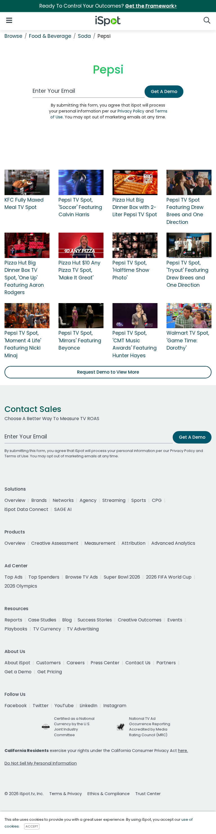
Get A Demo (164, 91)
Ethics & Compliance (108, 794)
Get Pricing (49, 671)
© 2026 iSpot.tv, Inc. (24, 794)
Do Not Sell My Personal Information (40, 763)
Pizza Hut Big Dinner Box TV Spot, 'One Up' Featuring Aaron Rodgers (24, 277)
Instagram (114, 705)
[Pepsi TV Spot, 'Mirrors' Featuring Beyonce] (81, 315)
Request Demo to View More (108, 372)
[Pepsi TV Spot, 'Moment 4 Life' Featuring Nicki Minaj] (27, 315)
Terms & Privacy (65, 794)
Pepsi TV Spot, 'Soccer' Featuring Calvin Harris (80, 207)
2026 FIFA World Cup (169, 577)
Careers (76, 662)
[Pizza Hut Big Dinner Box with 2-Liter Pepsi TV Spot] (135, 182)
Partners (166, 662)
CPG (157, 500)
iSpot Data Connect (26, 509)
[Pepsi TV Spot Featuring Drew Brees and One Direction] (189, 182)
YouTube (64, 705)
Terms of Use (16, 456)
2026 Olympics (20, 586)
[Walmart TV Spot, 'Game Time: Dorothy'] (189, 315)
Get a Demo (18, 671)
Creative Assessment (54, 543)
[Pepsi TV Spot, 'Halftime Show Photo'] (135, 245)
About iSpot (17, 662)
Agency (88, 500)
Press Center (105, 662)
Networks (63, 500)
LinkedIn (88, 705)
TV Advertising (83, 629)
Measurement (100, 543)
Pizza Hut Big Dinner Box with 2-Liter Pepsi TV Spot (134, 207)
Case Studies (42, 620)
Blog (67, 620)
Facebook (15, 705)
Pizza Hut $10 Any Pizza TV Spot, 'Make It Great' (79, 270)
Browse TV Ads (81, 577)
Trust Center (148, 794)
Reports (13, 620)
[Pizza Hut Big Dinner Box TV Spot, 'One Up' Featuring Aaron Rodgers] (27, 245)
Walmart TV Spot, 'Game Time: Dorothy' (187, 340)
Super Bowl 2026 (122, 577)
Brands (39, 500)
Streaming (113, 500)
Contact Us (137, 662)
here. (183, 750)
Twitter (41, 705)
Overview (14, 500)
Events (174, 620)
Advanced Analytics (173, 543)
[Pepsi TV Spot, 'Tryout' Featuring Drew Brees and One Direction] (189, 245)
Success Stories (95, 620)
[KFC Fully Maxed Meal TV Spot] (27, 182)
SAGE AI (62, 509)
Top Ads (13, 577)
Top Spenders (43, 577)
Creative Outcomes (139, 620)
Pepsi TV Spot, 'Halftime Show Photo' (130, 270)
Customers (48, 662)
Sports (138, 500)
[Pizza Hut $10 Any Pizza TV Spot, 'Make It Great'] (81, 245)
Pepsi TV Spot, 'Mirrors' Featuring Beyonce (79, 340)
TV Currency (47, 629)
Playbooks (15, 629)
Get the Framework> (151, 6)
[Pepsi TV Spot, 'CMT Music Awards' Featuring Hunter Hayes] (135, 315)
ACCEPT (32, 826)
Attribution (133, 543)
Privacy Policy (131, 111)
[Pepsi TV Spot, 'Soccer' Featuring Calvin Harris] (81, 182)
